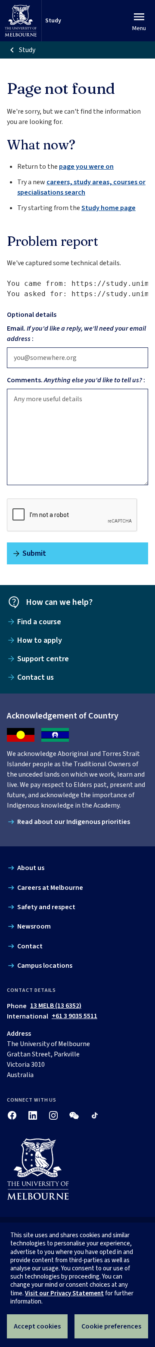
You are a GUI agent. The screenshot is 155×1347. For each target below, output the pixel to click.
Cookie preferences (111, 1326)
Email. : (76, 334)
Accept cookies (37, 1326)
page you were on (86, 166)
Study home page (108, 208)
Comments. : (76, 380)
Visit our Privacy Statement (64, 1293)
